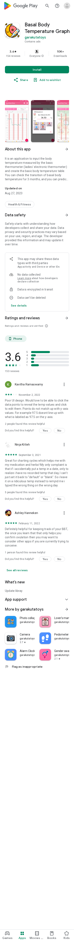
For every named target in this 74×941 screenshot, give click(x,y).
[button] (42, 56)
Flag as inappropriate (24, 666)
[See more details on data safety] (19, 305)
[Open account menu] (67, 6)
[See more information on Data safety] (67, 215)
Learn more (24, 278)
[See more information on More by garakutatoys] (67, 609)
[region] (37, 53)
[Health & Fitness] (19, 204)
